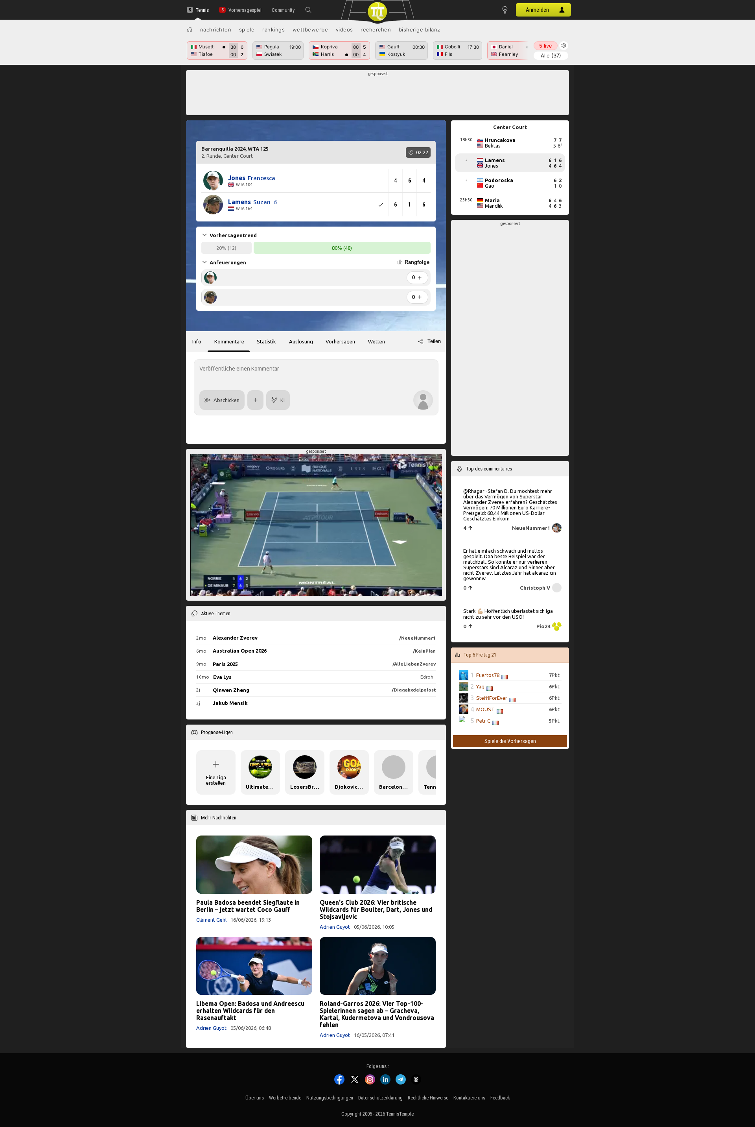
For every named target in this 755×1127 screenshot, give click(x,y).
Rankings (273, 29)
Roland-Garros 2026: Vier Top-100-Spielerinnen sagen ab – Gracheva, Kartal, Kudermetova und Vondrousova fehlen (377, 1014)
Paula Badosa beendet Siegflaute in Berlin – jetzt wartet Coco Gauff (248, 906)
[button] (308, 10)
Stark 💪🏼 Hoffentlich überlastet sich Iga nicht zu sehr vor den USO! (508, 613)
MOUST (485, 709)
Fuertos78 (487, 675)
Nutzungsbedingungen (329, 1098)
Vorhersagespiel (244, 10)
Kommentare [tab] (229, 341)
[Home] (189, 29)
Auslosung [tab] (301, 341)
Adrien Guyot (335, 927)
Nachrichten (216, 29)
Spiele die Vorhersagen (510, 741)
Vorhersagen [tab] (340, 341)
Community (283, 10)
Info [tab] (196, 341)
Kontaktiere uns (469, 1098)
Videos (344, 29)
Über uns (254, 1098)
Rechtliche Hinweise (428, 1098)
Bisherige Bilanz (419, 29)
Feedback (500, 1098)
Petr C (483, 720)
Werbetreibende (285, 1098)
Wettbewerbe (310, 29)
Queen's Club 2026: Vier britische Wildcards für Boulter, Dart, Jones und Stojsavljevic (376, 909)
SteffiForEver (491, 698)
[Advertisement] (378, 95)
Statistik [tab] (266, 341)
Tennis (202, 10)
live (545, 45)
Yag (480, 686)
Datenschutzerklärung (380, 1098)
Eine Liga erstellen (216, 780)
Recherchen (376, 29)
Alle (551, 55)
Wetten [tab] (376, 341)
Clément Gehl (211, 919)
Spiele (247, 29)
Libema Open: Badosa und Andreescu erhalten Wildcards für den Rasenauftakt (250, 1010)
